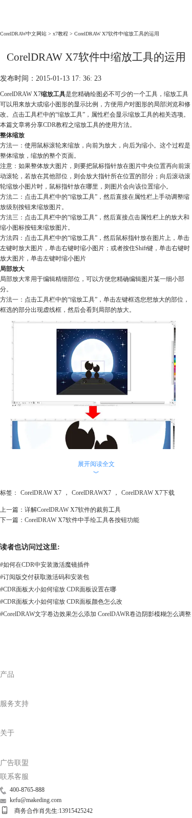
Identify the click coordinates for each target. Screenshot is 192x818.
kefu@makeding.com (35, 800)
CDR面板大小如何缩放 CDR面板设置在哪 (58, 589)
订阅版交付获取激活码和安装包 (44, 577)
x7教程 (60, 33)
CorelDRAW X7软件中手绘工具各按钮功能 (82, 520)
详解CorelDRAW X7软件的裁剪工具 (73, 509)
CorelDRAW (20, 21)
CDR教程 (55, 124)
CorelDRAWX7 (91, 492)
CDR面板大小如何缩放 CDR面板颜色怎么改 (61, 601)
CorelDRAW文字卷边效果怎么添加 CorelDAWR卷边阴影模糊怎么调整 (95, 614)
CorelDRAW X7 (40, 492)
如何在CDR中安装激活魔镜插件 (45, 564)
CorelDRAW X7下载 (148, 492)
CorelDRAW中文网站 (23, 33)
